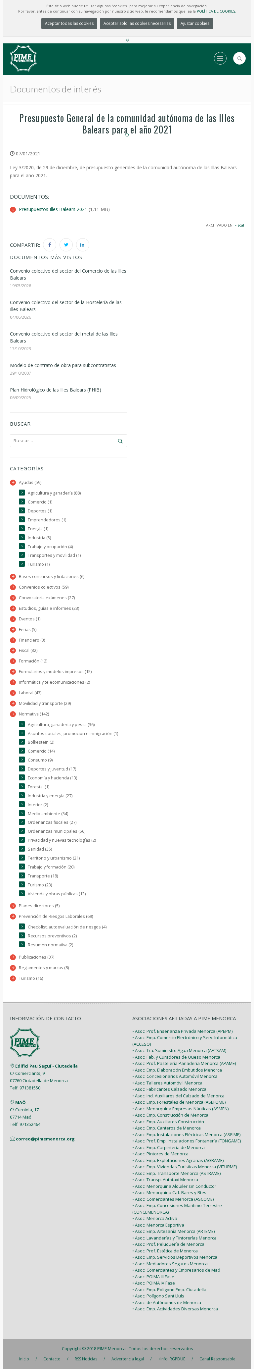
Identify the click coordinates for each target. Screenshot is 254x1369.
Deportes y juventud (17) (52, 769)
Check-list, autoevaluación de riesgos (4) (67, 927)
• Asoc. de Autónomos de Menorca (166, 1302)
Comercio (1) (40, 502)
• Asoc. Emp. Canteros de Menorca (166, 1128)
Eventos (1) (29, 619)
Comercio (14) (41, 751)
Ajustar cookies (195, 23)
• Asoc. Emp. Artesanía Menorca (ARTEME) (173, 1231)
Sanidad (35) (40, 849)
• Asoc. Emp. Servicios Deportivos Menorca (174, 1257)
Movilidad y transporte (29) (45, 703)
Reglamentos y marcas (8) (44, 968)
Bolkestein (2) (41, 742)
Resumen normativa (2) (50, 945)
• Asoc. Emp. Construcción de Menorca (170, 1115)
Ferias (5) (27, 629)
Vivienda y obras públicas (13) (57, 894)
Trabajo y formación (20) (51, 867)
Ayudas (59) (30, 482)
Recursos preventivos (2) (52, 936)
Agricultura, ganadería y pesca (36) (61, 724)
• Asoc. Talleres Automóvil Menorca (167, 1083)
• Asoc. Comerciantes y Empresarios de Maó (176, 1270)
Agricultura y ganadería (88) (54, 493)
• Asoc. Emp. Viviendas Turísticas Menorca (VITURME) (184, 1167)
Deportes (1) (40, 511)
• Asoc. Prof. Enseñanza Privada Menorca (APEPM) (182, 1031)
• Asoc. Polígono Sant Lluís (158, 1296)
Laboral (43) (30, 693)
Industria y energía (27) (50, 796)
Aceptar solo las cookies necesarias (137, 23)
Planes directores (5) (39, 906)
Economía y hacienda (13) (52, 778)
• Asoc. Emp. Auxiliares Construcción (168, 1122)
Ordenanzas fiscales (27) (52, 822)
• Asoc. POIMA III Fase (153, 1277)
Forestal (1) (38, 787)
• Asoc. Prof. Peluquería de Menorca (168, 1244)
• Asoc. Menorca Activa (154, 1218)
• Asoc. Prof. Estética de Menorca (165, 1251)
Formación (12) (33, 661)
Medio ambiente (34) (48, 813)
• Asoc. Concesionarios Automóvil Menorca (175, 1076)
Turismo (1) (39, 564)
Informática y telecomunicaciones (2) (54, 682)
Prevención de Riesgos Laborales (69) (56, 916)
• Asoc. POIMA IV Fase (153, 1283)
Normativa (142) (34, 714)
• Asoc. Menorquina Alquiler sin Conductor (174, 1186)
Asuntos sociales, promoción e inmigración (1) (73, 733)
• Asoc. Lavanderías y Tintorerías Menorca (174, 1238)
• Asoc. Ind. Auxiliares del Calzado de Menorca (178, 1096)
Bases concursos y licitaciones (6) (51, 576)
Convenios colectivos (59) (43, 587)
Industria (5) (39, 538)
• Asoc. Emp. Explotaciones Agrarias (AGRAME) (178, 1160)
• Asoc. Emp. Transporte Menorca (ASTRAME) (176, 1173)
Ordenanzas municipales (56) (56, 831)
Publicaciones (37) (36, 957)
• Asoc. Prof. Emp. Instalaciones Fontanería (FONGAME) (186, 1141)
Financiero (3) (32, 640)
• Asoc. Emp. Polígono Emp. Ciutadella (169, 1289)
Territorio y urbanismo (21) (54, 858)
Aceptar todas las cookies (69, 23)
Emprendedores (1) (47, 520)
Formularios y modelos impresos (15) (55, 671)
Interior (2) (38, 805)
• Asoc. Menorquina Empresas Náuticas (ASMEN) (180, 1109)
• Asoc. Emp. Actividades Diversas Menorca (175, 1309)
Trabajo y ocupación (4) (50, 547)
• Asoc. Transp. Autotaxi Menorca (165, 1180)
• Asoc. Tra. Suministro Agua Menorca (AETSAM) (179, 1050)
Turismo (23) (40, 885)
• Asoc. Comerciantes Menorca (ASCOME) (173, 1199)
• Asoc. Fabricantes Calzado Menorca (169, 1089)
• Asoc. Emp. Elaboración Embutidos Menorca (177, 1070)
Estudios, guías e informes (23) (49, 608)
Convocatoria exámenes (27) (47, 598)
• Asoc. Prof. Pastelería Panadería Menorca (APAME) (184, 1063)
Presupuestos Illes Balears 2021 (53, 209)
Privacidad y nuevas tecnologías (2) (62, 840)
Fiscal (239, 225)
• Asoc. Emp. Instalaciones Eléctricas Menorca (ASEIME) (186, 1134)
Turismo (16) (31, 978)
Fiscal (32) (28, 650)
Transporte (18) (43, 876)
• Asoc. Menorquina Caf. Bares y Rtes (169, 1192)
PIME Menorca (111, 1348)
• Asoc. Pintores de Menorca (160, 1154)
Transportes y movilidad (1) (54, 555)
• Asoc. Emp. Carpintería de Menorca (168, 1147)
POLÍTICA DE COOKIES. (216, 11)
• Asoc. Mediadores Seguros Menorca (170, 1264)
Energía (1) (38, 529)
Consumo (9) (40, 760)
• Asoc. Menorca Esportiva (158, 1225)
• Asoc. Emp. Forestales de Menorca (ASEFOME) (179, 1102)
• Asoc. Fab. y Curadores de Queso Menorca (176, 1057)
